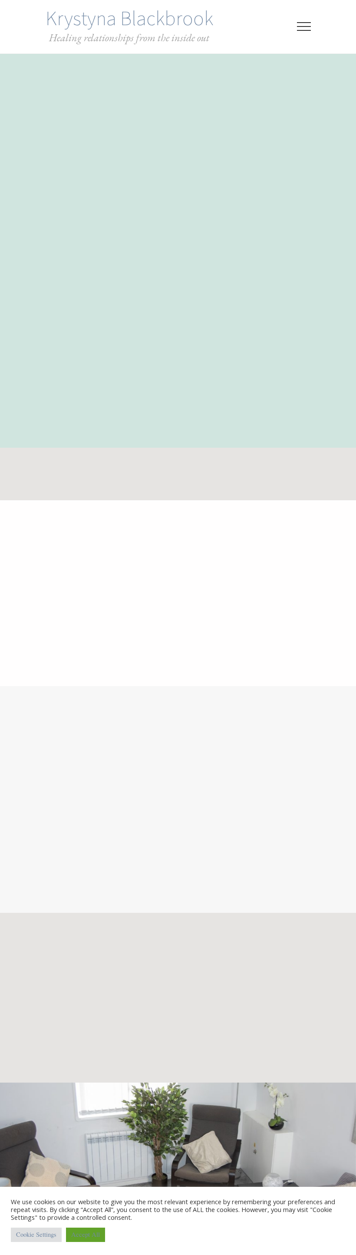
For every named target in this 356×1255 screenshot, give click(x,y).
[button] (304, 26)
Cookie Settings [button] (36, 1234)
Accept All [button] (85, 1234)
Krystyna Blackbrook (129, 18)
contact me (143, 1146)
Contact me (178, 1172)
